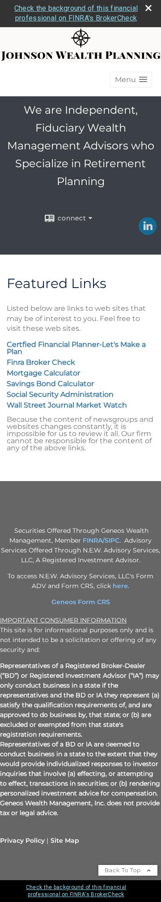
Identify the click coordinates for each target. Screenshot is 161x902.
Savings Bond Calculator (50, 383)
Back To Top (124, 870)
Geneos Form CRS (80, 602)
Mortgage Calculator (43, 373)
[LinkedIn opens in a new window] (148, 232)
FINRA (92, 540)
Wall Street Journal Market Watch (67, 405)
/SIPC (110, 540)
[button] (131, 79)
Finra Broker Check (41, 362)
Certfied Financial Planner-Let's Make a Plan (76, 348)
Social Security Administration (60, 394)
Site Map (65, 840)
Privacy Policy (22, 840)
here (120, 586)
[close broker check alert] (148, 8)
